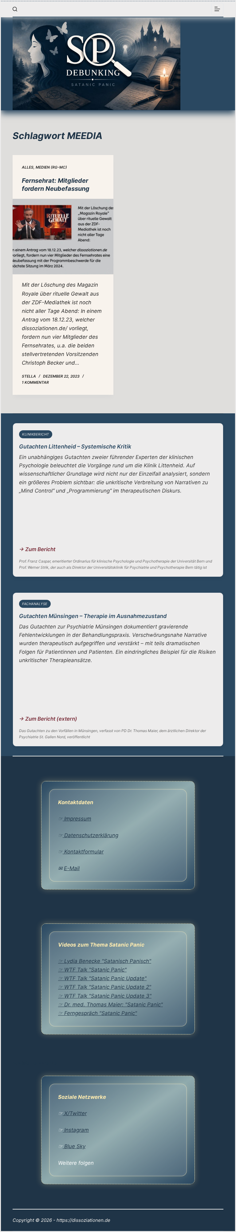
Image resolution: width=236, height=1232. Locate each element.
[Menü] (217, 9)
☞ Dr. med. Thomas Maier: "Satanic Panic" (110, 1004)
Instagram (76, 1130)
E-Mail (72, 868)
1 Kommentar (35, 382)
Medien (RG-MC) (51, 167)
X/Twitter (75, 1113)
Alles (27, 167)
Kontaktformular (83, 852)
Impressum (77, 819)
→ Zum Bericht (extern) (48, 719)
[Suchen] (15, 9)
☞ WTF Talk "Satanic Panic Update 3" (104, 996)
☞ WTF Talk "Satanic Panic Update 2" (104, 987)
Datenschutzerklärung (90, 835)
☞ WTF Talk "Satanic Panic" (92, 970)
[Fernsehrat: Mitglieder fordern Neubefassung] (63, 237)
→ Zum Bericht (37, 549)
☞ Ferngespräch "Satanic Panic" (97, 1013)
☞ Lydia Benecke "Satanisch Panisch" (104, 961)
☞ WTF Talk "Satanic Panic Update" (102, 978)
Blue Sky (74, 1146)
